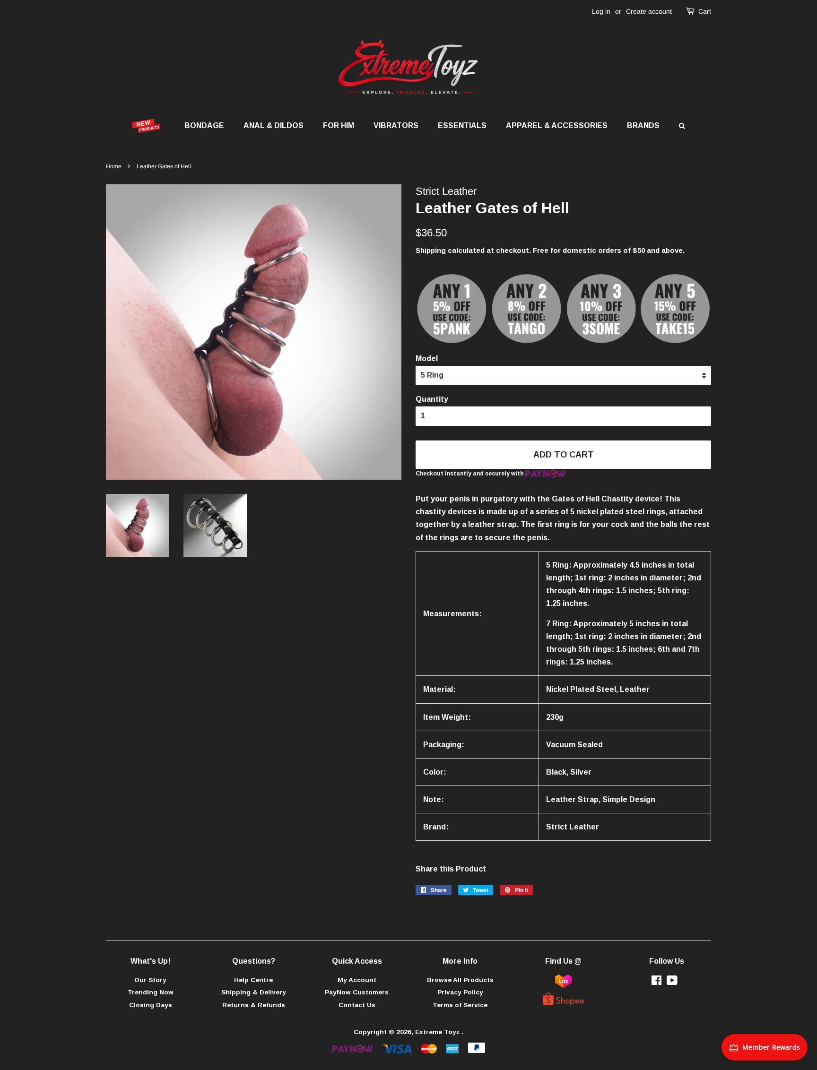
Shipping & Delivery (253, 992)
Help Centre (253, 980)
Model (427, 358)
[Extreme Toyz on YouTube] (672, 982)
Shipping (431, 250)
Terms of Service (460, 1005)
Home (114, 166)
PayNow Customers (357, 992)
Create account (649, 11)
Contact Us (357, 1005)
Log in (601, 11)
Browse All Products (460, 980)
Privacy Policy (460, 992)
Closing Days (150, 1005)
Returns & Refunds (253, 1005)
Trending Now (151, 992)
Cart (704, 11)
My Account (357, 980)
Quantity (432, 399)
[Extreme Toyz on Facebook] (656, 982)
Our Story (150, 980)
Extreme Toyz (438, 1031)
